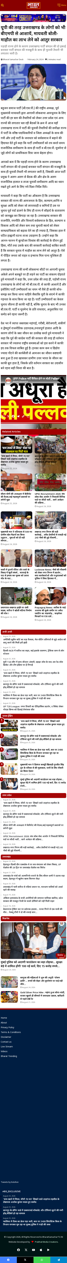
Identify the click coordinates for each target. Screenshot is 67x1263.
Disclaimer (6, 1037)
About (4, 1023)
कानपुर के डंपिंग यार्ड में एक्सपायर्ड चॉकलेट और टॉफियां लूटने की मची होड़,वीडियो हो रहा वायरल (50, 459)
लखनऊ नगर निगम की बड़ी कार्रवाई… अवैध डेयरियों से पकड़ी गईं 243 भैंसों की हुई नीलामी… (50, 535)
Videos (4, 1051)
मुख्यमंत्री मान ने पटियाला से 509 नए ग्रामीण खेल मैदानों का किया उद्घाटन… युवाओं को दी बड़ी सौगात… (16, 536)
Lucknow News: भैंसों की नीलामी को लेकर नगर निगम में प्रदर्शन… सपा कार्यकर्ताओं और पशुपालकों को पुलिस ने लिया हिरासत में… (50, 574)
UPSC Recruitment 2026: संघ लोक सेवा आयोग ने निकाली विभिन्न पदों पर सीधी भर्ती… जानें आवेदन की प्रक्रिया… (50, 498)
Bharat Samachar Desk (13, 59)
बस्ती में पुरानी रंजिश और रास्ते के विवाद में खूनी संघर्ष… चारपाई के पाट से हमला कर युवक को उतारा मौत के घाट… (15, 574)
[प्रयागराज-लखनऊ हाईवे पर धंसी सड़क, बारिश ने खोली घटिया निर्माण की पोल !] (16, 596)
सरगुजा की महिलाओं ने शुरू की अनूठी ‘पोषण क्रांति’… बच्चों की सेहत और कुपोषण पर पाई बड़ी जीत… (41, 981)
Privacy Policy (7, 1027)
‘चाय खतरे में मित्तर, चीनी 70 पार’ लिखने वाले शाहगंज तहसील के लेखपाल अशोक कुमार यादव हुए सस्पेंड (15, 461)
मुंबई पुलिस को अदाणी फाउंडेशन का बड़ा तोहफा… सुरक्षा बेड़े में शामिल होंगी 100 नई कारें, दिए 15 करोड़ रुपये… (43, 783)
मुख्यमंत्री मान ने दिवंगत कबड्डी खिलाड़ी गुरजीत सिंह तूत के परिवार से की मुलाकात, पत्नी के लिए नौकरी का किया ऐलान (42, 768)
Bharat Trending (9, 1056)
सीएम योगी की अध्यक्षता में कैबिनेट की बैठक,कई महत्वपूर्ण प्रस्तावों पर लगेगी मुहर (16, 497)
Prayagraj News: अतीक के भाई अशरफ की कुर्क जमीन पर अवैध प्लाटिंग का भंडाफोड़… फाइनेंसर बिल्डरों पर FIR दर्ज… (50, 612)
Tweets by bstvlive (10, 1182)
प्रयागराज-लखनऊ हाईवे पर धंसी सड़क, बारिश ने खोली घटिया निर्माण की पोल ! (16, 610)
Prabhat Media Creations (46, 1242)
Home (4, 1018)
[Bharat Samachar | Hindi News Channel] (33, 5)
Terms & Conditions (11, 1032)
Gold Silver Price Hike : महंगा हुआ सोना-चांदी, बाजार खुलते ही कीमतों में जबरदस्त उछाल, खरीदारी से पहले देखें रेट (42, 996)
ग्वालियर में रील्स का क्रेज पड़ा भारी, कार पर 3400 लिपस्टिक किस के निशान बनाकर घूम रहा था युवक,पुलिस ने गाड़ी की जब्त (41, 753)
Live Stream (7, 1046)
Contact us (6, 1042)
